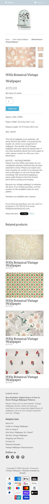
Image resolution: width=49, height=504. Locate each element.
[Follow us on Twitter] (13, 458)
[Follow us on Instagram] (23, 458)
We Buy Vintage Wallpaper (17, 435)
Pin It (32, 214)
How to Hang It (12, 429)
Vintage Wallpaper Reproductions (19, 447)
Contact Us (10, 441)
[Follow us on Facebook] (8, 458)
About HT (9, 423)
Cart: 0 (40, 3)
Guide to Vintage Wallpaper (17, 426)
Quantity (9, 98)
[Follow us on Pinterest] (18, 458)
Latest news (12, 393)
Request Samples (13, 444)
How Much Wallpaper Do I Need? (19, 432)
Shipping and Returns (15, 438)
